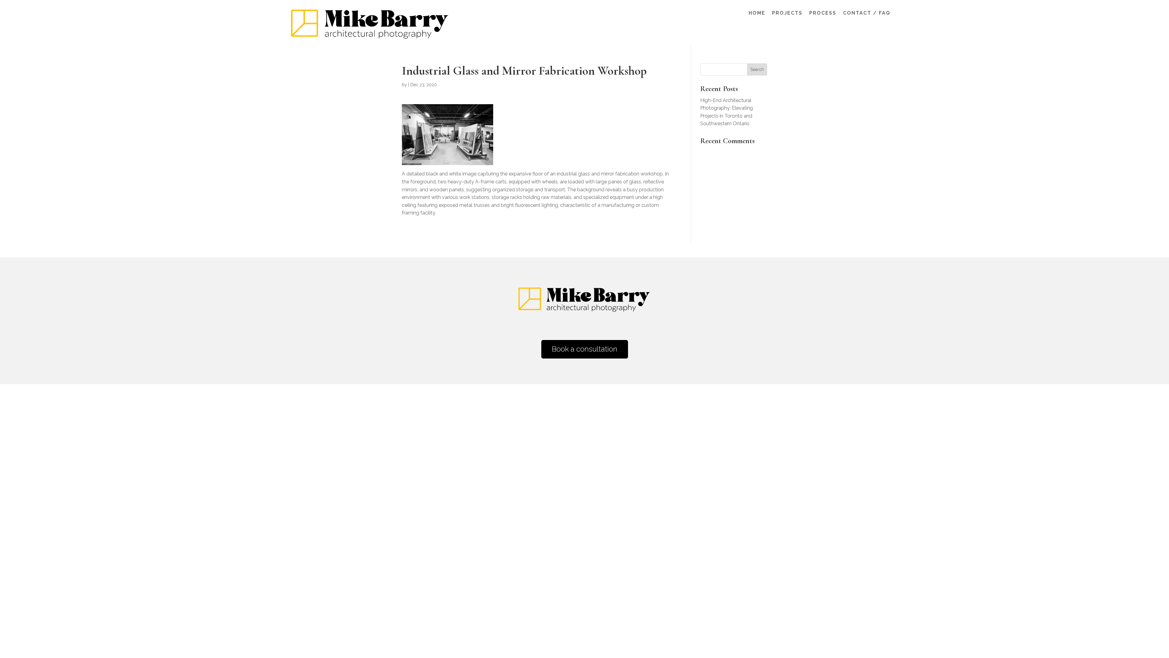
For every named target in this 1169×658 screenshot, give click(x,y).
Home (757, 13)
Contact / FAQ (866, 13)
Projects (787, 13)
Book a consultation (584, 349)
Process (822, 13)
